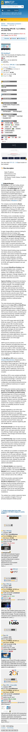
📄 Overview (6, 38)
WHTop (3, 23)
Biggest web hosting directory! (11, 3)
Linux (13, 67)
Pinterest (11, 730)
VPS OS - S (13, 162)
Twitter (5, 730)
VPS (10, 67)
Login (8, 10)
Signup (16, 10)
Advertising (10, 727)
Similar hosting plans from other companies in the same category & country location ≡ (12, 512)
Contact (3, 727)
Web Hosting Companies (14, 23)
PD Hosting (4, 25)
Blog (8, 730)
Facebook (2, 730)
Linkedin (13, 730)
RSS (16, 730)
